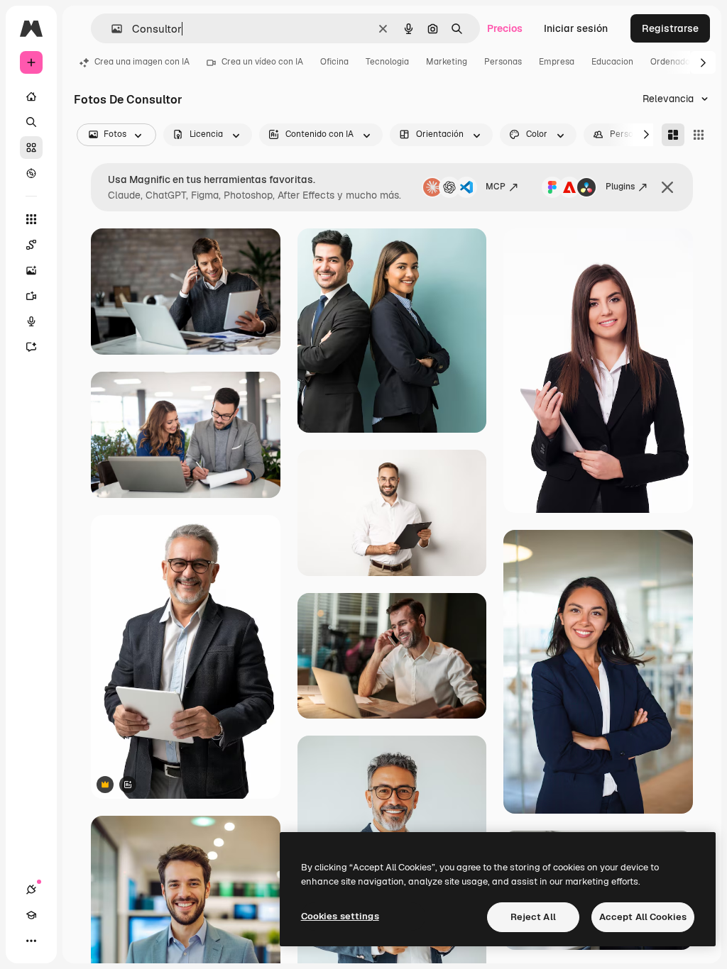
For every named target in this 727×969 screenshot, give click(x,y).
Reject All (533, 917)
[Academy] (31, 915)
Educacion (612, 61)
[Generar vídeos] (31, 295)
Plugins (620, 186)
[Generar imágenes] (31, 270)
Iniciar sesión (576, 28)
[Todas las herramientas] (31, 219)
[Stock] (31, 147)
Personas (503, 61)
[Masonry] (673, 134)
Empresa (556, 61)
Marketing (446, 61)
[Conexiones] (31, 889)
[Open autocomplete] (111, 28)
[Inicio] (31, 96)
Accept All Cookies (643, 917)
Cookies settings (340, 916)
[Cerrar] (667, 187)
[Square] (698, 134)
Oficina (334, 61)
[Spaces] (31, 244)
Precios (505, 28)
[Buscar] (31, 122)
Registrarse (670, 28)
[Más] (31, 940)
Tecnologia (387, 61)
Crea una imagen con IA (142, 61)
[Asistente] (31, 347)
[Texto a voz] (31, 321)
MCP (495, 186)
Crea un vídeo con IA (262, 61)
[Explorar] (31, 173)
